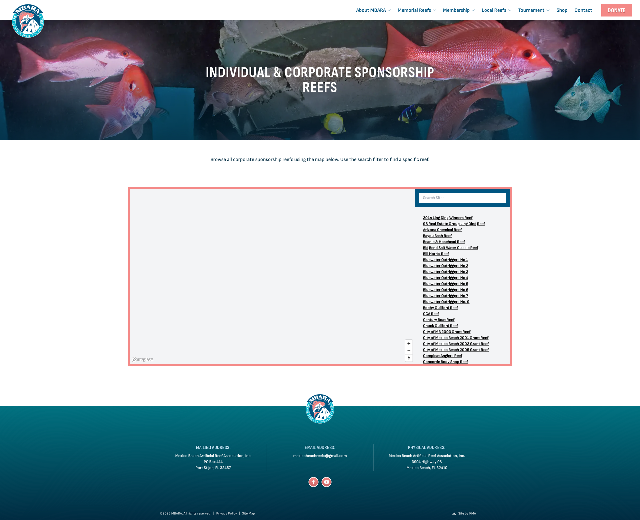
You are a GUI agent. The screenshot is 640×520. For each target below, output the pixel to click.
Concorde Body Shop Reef (445, 362)
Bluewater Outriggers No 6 (445, 290)
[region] (272, 276)
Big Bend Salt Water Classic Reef (450, 248)
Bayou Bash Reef (437, 236)
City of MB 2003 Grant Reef (446, 332)
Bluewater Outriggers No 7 (445, 296)
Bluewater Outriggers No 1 (445, 260)
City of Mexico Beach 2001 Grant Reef (455, 338)
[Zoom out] (408, 350)
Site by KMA (467, 513)
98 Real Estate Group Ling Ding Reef (454, 224)
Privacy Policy (226, 513)
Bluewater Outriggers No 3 (445, 272)
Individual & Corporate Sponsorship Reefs (320, 80)
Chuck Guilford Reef (440, 326)
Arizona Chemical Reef (442, 230)
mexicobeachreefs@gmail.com (320, 456)
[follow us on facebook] (313, 482)
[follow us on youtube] (327, 482)
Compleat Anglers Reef (442, 356)
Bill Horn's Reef (436, 254)
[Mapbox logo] (143, 359)
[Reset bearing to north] (408, 358)
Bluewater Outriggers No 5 (445, 284)
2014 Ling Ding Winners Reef (447, 218)
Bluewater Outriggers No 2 (445, 266)
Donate (617, 10)
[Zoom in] (408, 343)
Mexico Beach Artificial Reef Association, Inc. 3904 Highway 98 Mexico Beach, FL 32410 (427, 462)
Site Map (248, 513)
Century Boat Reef (438, 320)
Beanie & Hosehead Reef (444, 242)
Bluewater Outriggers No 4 (445, 278)
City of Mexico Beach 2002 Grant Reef (456, 344)
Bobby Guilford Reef (440, 308)
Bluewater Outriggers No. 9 (446, 302)
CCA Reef (431, 314)
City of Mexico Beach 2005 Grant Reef (456, 350)
